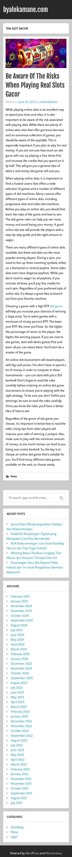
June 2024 (17, 635)
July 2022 (17, 745)
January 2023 (19, 716)
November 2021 (21, 783)
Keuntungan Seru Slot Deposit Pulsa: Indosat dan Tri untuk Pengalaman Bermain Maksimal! (34, 567)
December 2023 (21, 663)
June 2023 (17, 692)
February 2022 (20, 769)
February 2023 (20, 711)
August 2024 (19, 625)
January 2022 (19, 774)
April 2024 (17, 644)
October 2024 (20, 615)
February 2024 (20, 654)
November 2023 (21, 668)
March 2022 (19, 764)
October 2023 (20, 673)
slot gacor (56, 306)
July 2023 (17, 687)
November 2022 (21, 726)
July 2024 (17, 630)
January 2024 (19, 659)
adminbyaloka (48, 102)
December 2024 (21, 606)
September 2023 (22, 678)
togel (14, 837)
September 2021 (21, 793)
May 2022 (17, 755)
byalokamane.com (25, 10)
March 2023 (19, 707)
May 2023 (17, 697)
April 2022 (17, 759)
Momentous (53, 853)
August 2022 (19, 740)
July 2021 (16, 803)
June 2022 (17, 750)
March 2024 (19, 649)
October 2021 (19, 788)
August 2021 (19, 798)
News (14, 476)
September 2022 (22, 735)
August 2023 (19, 683)
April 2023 (18, 702)
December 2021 (21, 779)
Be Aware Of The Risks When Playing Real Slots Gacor (35, 85)
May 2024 (17, 639)
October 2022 (20, 731)
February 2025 (20, 596)
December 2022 (21, 721)
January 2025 (19, 601)
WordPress (32, 853)
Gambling (17, 827)
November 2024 (21, 611)
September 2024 (22, 620)
